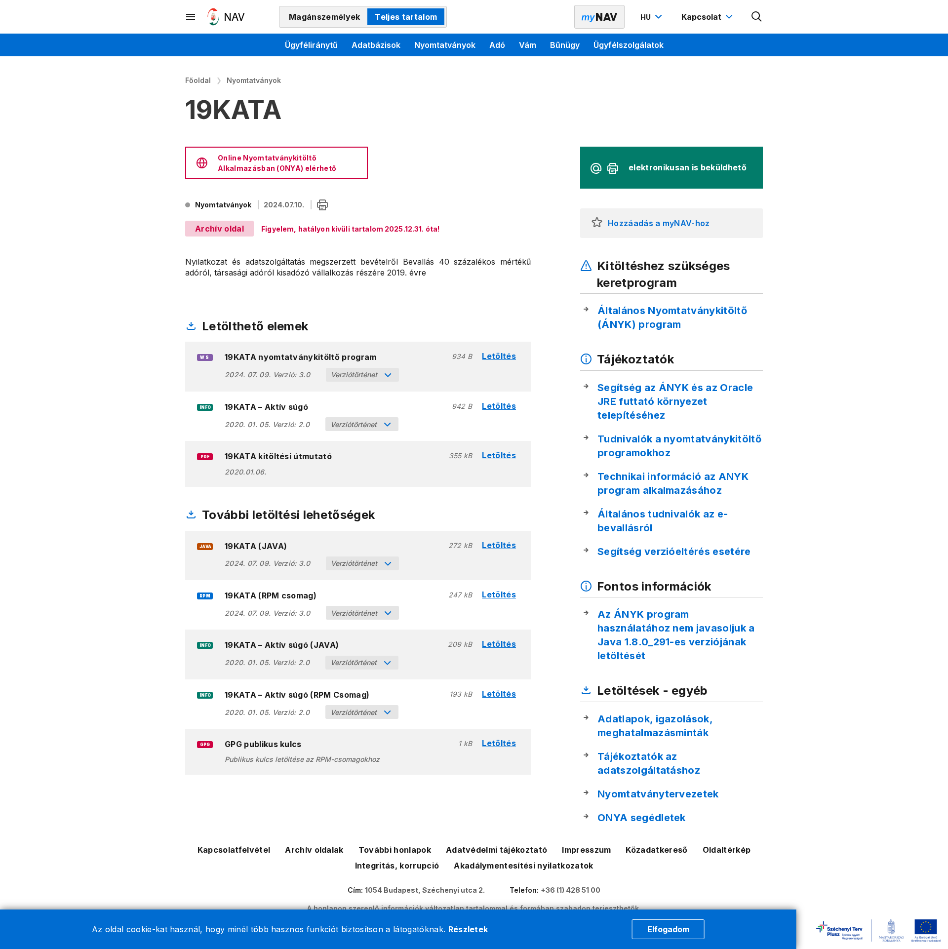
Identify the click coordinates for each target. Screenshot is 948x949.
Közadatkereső (656, 850)
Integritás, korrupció (397, 865)
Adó (497, 45)
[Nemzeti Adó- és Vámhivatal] (226, 17)
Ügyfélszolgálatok (628, 45)
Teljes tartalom (406, 17)
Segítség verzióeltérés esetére (674, 551)
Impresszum (586, 850)
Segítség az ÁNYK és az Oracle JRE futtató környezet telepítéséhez (675, 401)
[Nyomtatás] (322, 205)
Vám (527, 45)
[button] (597, 223)
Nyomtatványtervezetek (658, 794)
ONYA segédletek (641, 818)
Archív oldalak (314, 850)
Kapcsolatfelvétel (234, 850)
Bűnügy (565, 45)
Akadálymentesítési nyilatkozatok (523, 865)
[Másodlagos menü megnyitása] (191, 17)
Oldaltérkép (727, 850)
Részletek (468, 929)
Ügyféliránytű (311, 45)
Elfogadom (668, 929)
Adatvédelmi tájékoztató (496, 850)
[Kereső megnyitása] (757, 17)
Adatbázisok (376, 45)
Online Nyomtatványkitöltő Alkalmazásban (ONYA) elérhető (277, 163)
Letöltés (499, 356)
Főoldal (198, 80)
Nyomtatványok (444, 45)
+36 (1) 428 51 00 (570, 890)
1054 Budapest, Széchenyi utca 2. (425, 890)
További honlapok (394, 850)
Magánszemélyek (324, 17)
